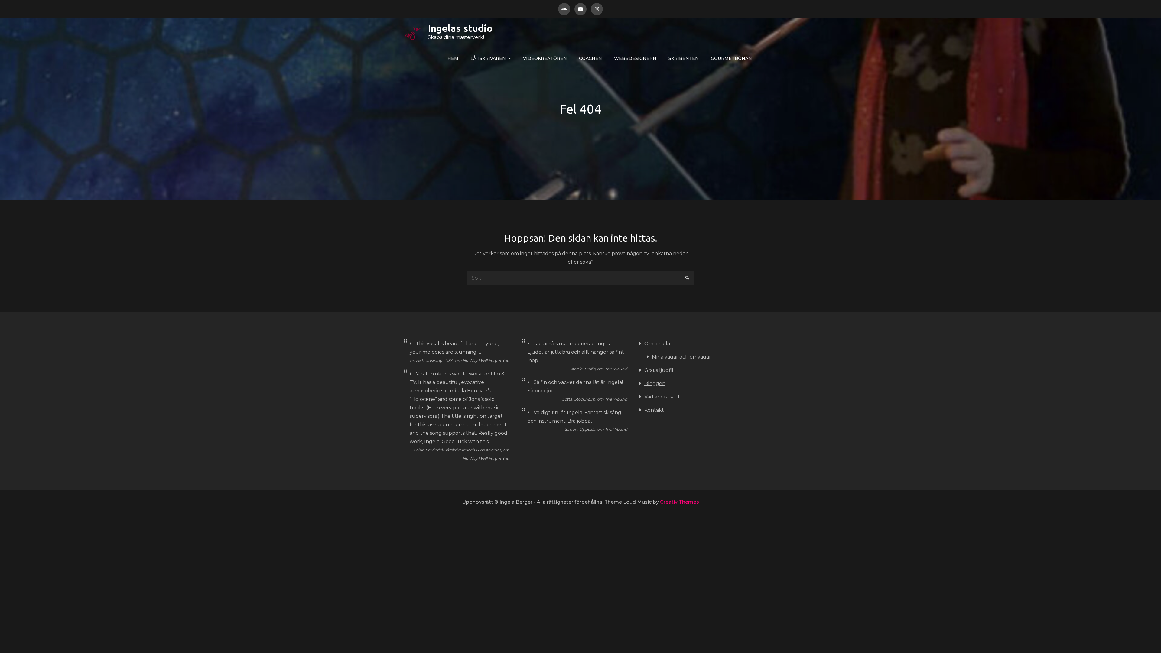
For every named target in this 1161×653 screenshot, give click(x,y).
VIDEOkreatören (545, 58)
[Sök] (687, 278)
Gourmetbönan (731, 58)
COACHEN (590, 58)
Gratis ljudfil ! (659, 370)
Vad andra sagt (662, 397)
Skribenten (683, 58)
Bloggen (654, 383)
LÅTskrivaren (488, 58)
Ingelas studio (460, 28)
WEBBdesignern (635, 58)
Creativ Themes (679, 502)
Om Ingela (657, 343)
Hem (452, 58)
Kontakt (654, 410)
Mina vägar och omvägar (681, 357)
